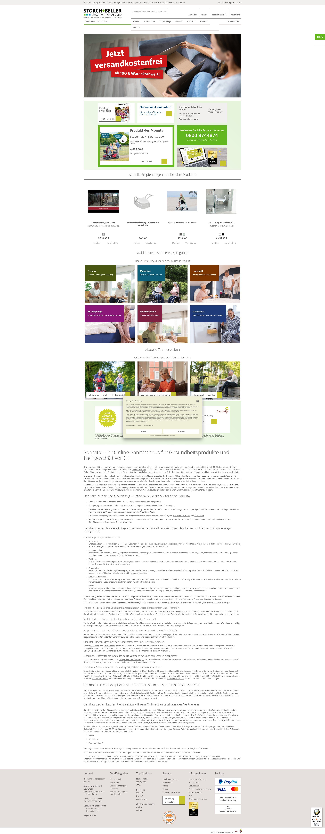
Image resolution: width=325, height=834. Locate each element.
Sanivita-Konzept (139, 469)
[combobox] (149, 11)
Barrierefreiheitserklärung (200, 789)
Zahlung (165, 789)
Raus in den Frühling (205, 394)
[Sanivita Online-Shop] (107, 13)
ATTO (138, 785)
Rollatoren (93, 541)
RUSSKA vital (141, 799)
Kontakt (238, 2)
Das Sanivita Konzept (198, 779)
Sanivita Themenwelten (178, 485)
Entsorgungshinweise (198, 799)
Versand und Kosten (171, 792)
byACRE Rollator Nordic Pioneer (182, 222)
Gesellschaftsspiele (175, 678)
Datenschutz (194, 786)
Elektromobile (109, 646)
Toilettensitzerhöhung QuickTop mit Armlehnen (143, 223)
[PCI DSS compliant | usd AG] (169, 817)
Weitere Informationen (189, 119)
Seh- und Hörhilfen (100, 678)
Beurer (139, 810)
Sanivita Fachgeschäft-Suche (143, 693)
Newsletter (162, 761)
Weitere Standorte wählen (96, 21)
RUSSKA (186, 515)
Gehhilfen (93, 559)
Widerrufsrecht (195, 792)
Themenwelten (233, 21)
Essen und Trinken (200, 673)
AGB (190, 795)
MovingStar (141, 782)
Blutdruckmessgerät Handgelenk (118, 792)
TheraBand (199, 515)
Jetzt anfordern (107, 119)
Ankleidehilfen (195, 676)
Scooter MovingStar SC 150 (103, 222)
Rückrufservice (97, 759)
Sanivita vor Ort (105, 481)
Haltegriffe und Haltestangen (131, 659)
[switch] (316, 824)
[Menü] (320, 808)
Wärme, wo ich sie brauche (155, 394)
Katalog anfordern (170, 779)
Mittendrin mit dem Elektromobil (107, 394)
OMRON (139, 807)
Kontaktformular (208, 756)
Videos (165, 786)
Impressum (193, 782)
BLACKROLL (177, 515)
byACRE (139, 796)
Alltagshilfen (94, 568)
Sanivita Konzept (225, 2)
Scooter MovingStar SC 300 (147, 136)
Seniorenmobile (95, 550)
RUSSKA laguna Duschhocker (221, 222)
